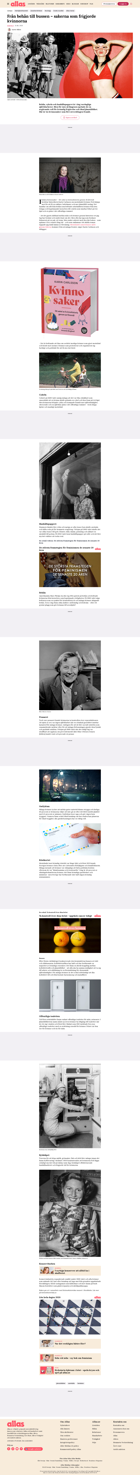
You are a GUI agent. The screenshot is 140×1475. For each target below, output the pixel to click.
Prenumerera (109, 4)
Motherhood (84, 1461)
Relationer (50, 4)
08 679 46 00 (93, 1472)
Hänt (47, 1461)
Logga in (123, 4)
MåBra (71, 1461)
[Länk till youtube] (17, 1449)
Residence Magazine (95, 1461)
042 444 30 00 (63, 1471)
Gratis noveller (58, 11)
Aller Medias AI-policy (69, 1446)
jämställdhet (60, 1383)
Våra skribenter (66, 1432)
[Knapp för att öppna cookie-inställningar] (131, 4)
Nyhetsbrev (65, 1425)
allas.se (98, 1471)
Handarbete (60, 4)
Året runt (117, 1446)
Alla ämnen (65, 1429)
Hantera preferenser (69, 1439)
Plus (91, 4)
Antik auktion (119, 1449)
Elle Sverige (41, 1461)
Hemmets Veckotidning (123, 1442)
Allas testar (70, 11)
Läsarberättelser (36, 11)
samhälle (10, 26)
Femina (65, 1461)
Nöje (94, 1442)
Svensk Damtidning (56, 1461)
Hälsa (94, 1429)
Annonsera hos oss (121, 1429)
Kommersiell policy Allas (70, 1449)
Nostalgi (48, 11)
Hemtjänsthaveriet (21, 11)
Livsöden (31, 4)
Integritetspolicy (67, 1442)
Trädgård (40, 4)
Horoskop (84, 4)
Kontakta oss (118, 1425)
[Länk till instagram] (12, 1449)
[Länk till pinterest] (21, 1449)
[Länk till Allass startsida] (18, 3)
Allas (115, 1435)
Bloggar (75, 4)
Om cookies (65, 1435)
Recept (76, 1461)
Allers (115, 1439)
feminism (80, 1383)
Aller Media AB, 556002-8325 (60, 1472)
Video (68, 4)
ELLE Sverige (46, 1467)
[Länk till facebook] (8, 1449)
